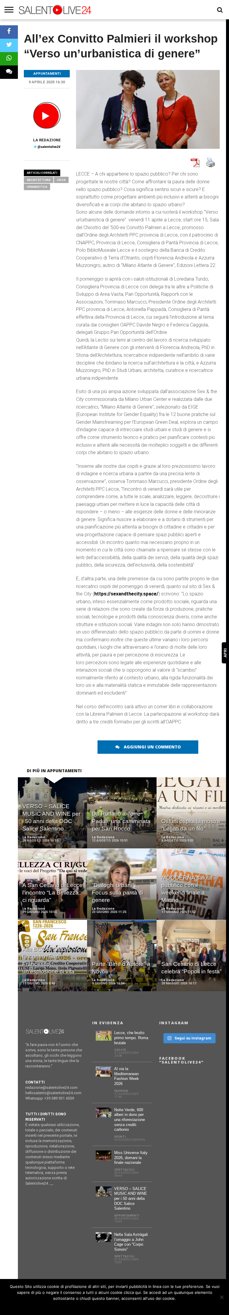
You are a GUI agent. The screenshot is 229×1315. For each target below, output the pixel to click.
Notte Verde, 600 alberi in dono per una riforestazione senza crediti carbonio (129, 1120)
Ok (114, 1306)
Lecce (61, 180)
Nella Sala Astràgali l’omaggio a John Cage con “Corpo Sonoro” (131, 1242)
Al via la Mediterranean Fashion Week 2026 (126, 1076)
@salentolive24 (49, 147)
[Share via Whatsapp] (9, 58)
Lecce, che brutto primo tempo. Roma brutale (131, 1038)
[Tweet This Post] (9, 45)
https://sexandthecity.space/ (126, 594)
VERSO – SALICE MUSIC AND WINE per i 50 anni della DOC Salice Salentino (130, 1198)
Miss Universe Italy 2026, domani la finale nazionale (131, 1157)
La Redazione (47, 140)
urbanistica (37, 186)
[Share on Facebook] (9, 32)
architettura (38, 180)
